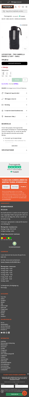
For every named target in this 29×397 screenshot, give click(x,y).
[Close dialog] (28, 374)
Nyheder (3, 311)
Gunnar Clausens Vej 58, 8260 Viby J (10, 262)
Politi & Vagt (4, 306)
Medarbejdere (4, 324)
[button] (23, 7)
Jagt (2, 304)
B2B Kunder (4, 361)
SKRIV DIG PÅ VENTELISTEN (14, 63)
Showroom (4, 347)
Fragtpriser (4, 355)
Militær (3, 302)
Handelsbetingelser (6, 362)
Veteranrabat (4, 359)
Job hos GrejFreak (5, 326)
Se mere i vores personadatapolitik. (18, 391)
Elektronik (3, 307)
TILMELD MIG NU (14, 394)
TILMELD (23, 187)
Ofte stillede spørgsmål (7, 354)
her (6, 287)
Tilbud (2, 314)
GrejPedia (3, 341)
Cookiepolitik (4, 369)
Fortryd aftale (5, 366)
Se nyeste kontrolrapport (14, 247)
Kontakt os (4, 330)
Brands (3, 313)
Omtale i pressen (5, 328)
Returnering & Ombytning (8, 343)
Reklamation (4, 345)
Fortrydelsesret (5, 364)
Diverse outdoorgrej (20, 19)
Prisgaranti (4, 350)
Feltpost (3, 357)
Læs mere (14, 145)
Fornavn (2, 384)
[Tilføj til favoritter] (25, 80)
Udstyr (3, 298)
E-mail (16, 384)
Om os (2, 322)
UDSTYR (3, 19)
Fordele (3, 348)
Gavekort (3, 316)
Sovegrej (3, 300)
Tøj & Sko (3, 297)
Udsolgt (17, 80)
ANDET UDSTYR (10, 19)
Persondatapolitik (5, 368)
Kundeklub (3, 352)
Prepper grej (4, 309)
